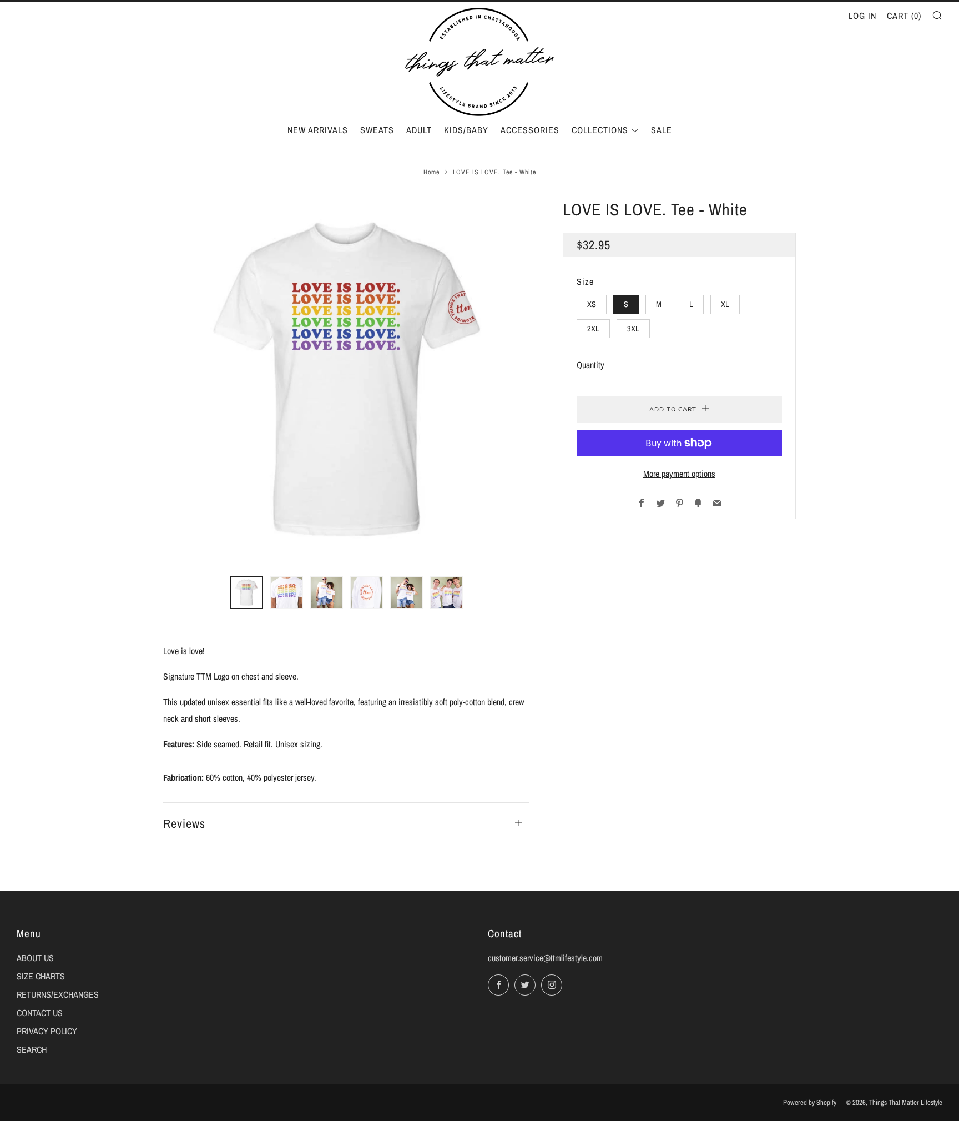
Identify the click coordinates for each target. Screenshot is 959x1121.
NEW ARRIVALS (317, 130)
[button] (246, 592)
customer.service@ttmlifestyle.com (545, 958)
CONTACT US (40, 1013)
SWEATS (377, 130)
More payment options (679, 473)
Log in (862, 15)
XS (591, 304)
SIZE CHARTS (41, 976)
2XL (593, 328)
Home (431, 172)
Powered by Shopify (809, 1102)
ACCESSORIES (530, 130)
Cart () (904, 15)
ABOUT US (35, 958)
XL (725, 304)
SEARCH (32, 1049)
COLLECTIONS (600, 130)
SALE (661, 130)
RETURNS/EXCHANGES (58, 994)
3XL (633, 328)
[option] (346, 379)
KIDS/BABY (466, 130)
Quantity (590, 365)
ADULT (419, 130)
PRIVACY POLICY (47, 1031)
